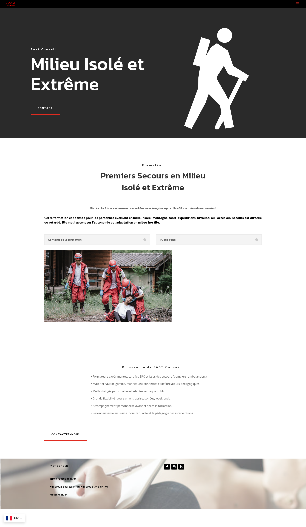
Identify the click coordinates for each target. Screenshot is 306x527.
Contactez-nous (65, 434)
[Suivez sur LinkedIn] (181, 467)
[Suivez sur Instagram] (174, 467)
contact (45, 108)
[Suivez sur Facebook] (167, 467)
